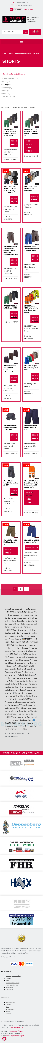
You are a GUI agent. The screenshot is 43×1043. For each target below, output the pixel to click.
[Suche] (25, 32)
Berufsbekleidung (23, 53)
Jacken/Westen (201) (9, 79)
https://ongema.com (15, 1027)
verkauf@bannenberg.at (15, 1036)
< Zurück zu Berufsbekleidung (13, 74)
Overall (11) (5, 94)
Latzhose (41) (6, 88)
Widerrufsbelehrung (12, 985)
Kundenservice (10, 1002)
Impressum (9, 987)
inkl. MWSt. (17, 9)
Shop (11, 53)
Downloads (9, 989)
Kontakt (8, 978)
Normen (8, 1011)
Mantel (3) (5, 91)
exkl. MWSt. (28, 9)
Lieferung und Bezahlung (13, 976)
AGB (7, 980)
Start (4, 53)
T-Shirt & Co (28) (8, 97)
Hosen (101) (5, 82)
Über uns (8, 1004)
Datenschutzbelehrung (13, 983)
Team (7, 1007)
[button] (21, 42)
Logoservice (9, 1009)
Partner (8, 1014)
